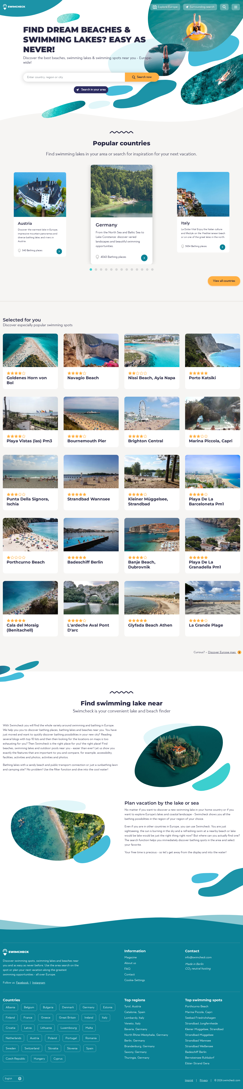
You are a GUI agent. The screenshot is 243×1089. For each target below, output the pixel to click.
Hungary (39, 1058)
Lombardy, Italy (134, 1017)
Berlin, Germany (134, 1040)
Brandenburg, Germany (139, 1046)
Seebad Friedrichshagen (200, 1017)
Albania (10, 1007)
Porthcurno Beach (196, 1006)
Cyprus (58, 1058)
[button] (165, 7)
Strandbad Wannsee (198, 1040)
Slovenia (72, 1048)
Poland (52, 1038)
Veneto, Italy (132, 1023)
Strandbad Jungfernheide (201, 1023)
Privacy (204, 1080)
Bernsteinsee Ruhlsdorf (199, 1057)
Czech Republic (15, 1058)
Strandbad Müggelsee (199, 1035)
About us (130, 963)
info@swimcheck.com (198, 957)
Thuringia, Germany (136, 1057)
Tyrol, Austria (132, 1006)
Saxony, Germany (135, 1052)
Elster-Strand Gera (197, 1063)
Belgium (29, 1007)
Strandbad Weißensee (199, 1046)
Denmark (68, 1007)
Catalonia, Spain (134, 1012)
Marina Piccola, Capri (198, 1012)
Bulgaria (48, 1007)
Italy (185, 223)
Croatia (10, 1028)
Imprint (189, 1080)
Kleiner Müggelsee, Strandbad (204, 1029)
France (28, 1017)
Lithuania (46, 1028)
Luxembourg (69, 1028)
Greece (45, 1017)
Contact (129, 974)
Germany (106, 225)
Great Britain (67, 1017)
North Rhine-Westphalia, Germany (146, 1035)
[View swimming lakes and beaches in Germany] (121, 191)
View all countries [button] (224, 281)
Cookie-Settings (134, 980)
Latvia (28, 1028)
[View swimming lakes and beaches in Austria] (40, 194)
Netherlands (13, 1038)
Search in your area (93, 89)
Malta (89, 1028)
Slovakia (53, 1048)
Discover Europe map (222, 652)
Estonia (107, 1007)
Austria (25, 223)
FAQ (127, 968)
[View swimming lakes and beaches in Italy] (203, 194)
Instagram (38, 982)
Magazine (130, 957)
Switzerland (31, 1048)
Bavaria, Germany (135, 1029)
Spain (89, 1048)
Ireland (88, 1017)
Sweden (11, 1048)
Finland (10, 1017)
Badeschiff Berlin (195, 1052)
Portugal (71, 1038)
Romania (91, 1038)
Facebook (22, 982)
